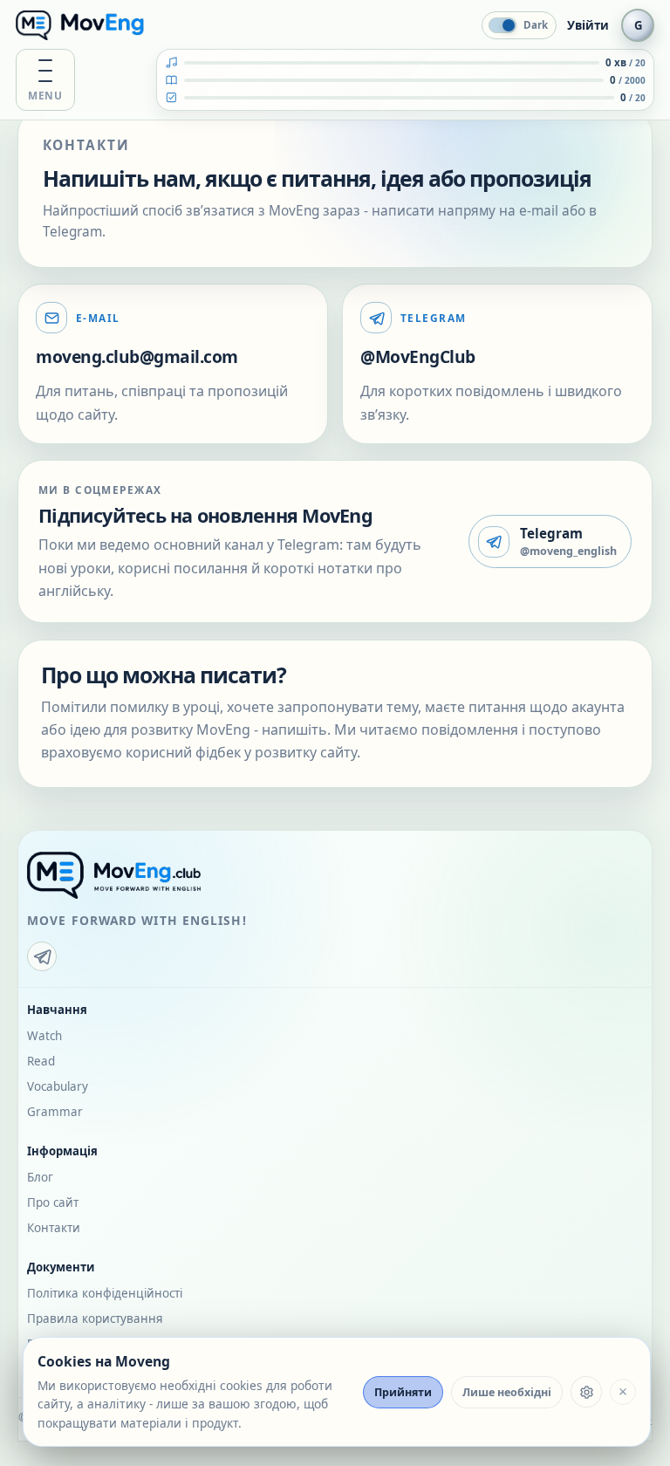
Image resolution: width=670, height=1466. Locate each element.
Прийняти (403, 1392)
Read (41, 1061)
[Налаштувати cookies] (586, 1392)
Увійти (588, 25)
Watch (44, 1036)
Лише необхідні (506, 1392)
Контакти (53, 1228)
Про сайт (53, 1202)
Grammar (55, 1112)
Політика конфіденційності (104, 1293)
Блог (40, 1177)
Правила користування (95, 1318)
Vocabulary (57, 1086)
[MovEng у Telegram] (42, 956)
